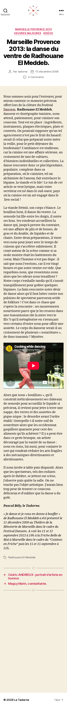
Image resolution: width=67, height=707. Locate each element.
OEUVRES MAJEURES (27, 33)
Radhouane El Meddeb (21, 557)
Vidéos (48, 33)
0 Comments (36, 77)
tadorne (22, 71)
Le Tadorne (21, 700)
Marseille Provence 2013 (33, 29)
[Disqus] (33, 641)
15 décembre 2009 (46, 71)
